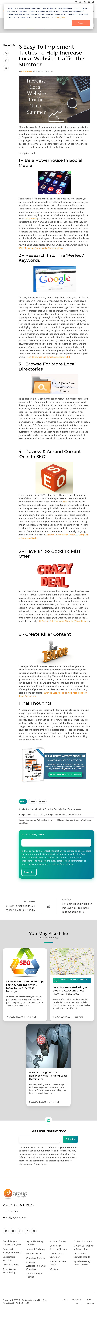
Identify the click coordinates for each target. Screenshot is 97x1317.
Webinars (54, 1269)
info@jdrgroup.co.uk (15, 1217)
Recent (23, 801)
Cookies (90, 1303)
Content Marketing (82, 1241)
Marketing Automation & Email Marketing (36, 1265)
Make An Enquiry (58, 1241)
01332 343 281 (11, 1211)
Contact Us (77, 1299)
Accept (81, 23)
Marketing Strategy (35, 1258)
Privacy (79, 1303)
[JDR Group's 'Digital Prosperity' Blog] (48, 906)
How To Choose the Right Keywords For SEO (48, 357)
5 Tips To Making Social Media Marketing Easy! (41, 248)
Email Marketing (11, 1264)
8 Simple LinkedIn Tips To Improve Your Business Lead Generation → (77, 907)
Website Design (33, 1253)
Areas (64, 1299)
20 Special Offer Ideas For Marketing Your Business (64, 621)
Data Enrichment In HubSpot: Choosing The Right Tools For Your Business (51, 809)
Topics (32, 801)
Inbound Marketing (35, 1249)
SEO (65, 501)
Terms (89, 1299)
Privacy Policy (60, 17)
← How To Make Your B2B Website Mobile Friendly (20, 907)
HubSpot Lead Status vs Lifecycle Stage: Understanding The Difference (50, 815)
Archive (42, 801)
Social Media (30, 218)
